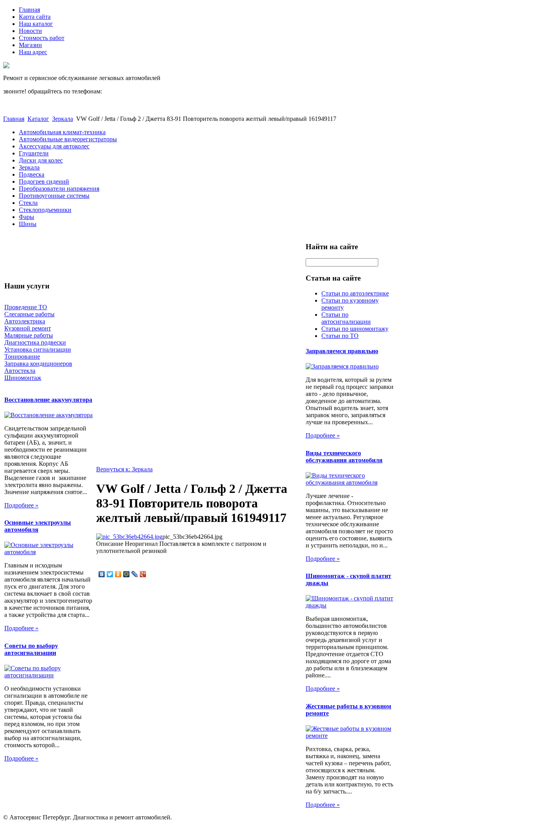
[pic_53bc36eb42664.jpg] (129, 536)
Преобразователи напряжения (59, 188)
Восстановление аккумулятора (48, 399)
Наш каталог (36, 23)
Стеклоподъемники (45, 209)
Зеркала (62, 118)
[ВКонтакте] (102, 574)
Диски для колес (41, 160)
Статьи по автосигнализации (346, 318)
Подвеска (31, 174)
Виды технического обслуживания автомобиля (344, 456)
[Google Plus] (143, 574)
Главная (29, 9)
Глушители (34, 153)
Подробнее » (21, 505)
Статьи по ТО (340, 335)
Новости (30, 30)
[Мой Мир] (126, 574)
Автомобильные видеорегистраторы (68, 139)
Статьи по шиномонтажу (354, 328)
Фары (26, 216)
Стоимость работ (41, 38)
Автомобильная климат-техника (62, 132)
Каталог (38, 118)
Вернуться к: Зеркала (124, 469)
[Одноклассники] (118, 574)
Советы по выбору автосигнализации (31, 649)
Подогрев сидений (44, 181)
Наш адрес (33, 52)
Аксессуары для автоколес (54, 146)
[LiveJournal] (135, 574)
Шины (27, 224)
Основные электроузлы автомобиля (37, 526)
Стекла (28, 202)
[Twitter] (110, 574)
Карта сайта (35, 16)
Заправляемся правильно (342, 351)
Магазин (30, 45)
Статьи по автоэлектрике (355, 293)
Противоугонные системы (54, 195)
